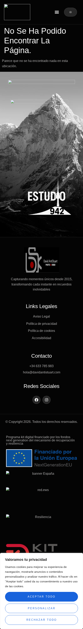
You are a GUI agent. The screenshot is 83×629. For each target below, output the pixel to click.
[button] (56, 12)
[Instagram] (47, 400)
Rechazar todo (41, 619)
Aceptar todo (41, 596)
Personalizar (41, 608)
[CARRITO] (70, 12)
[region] (41, 591)
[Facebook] (36, 400)
